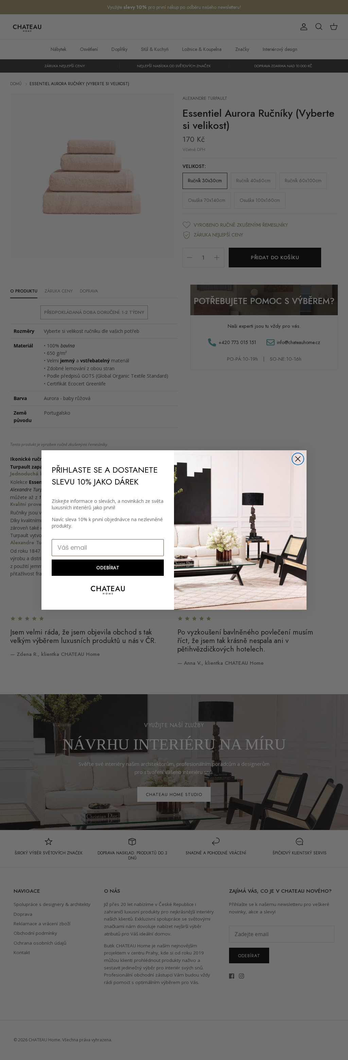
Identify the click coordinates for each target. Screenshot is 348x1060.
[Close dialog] (298, 459)
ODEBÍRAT (107, 567)
